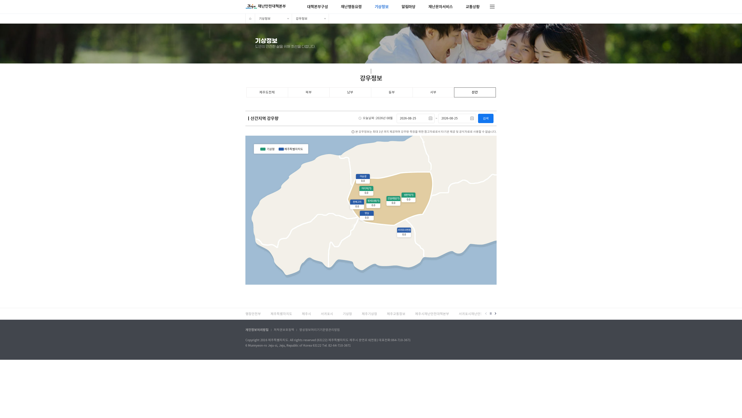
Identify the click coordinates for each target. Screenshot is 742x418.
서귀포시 (327, 314)
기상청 (347, 314)
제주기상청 (369, 314)
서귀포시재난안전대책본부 (477, 314)
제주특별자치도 (281, 314)
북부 (308, 92)
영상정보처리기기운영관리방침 (319, 330)
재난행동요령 (351, 6)
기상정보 (382, 6)
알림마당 (408, 6)
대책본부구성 (317, 6)
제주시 (306, 314)
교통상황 (473, 6)
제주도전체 (267, 92)
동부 (392, 92)
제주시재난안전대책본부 (432, 314)
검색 (486, 118)
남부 (350, 92)
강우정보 (301, 19)
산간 (475, 92)
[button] (486, 313)
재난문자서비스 (440, 6)
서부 (433, 92)
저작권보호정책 (284, 330)
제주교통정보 (396, 314)
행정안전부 (253, 314)
